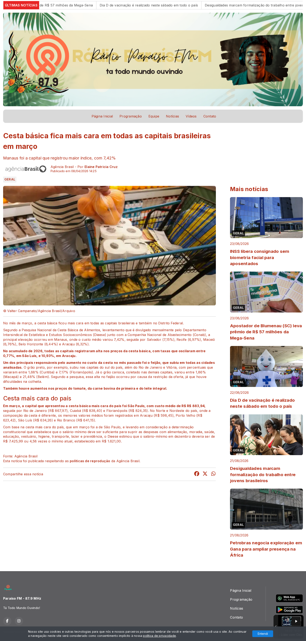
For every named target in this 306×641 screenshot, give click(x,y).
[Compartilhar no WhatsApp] (213, 474)
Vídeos (191, 116)
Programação (130, 116)
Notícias (172, 116)
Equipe (153, 116)
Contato (209, 116)
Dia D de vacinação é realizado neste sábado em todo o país (116, 5)
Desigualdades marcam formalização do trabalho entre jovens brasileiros (231, 5)
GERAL (9, 179)
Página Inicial (102, 116)
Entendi (263, 633)
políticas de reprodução (90, 461)
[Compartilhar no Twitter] (205, 474)
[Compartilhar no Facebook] (196, 474)
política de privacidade (159, 635)
